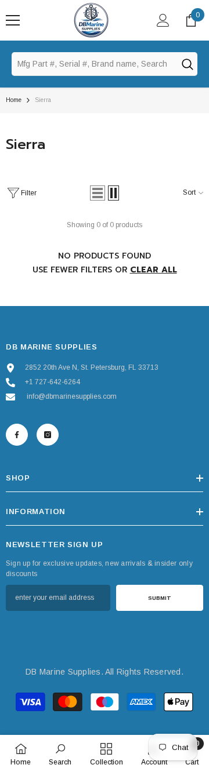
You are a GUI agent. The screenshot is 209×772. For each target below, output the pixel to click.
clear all (153, 270)
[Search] (187, 63)
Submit (159, 598)
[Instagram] (48, 435)
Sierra (43, 100)
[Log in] (163, 20)
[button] (97, 193)
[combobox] (94, 63)
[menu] (13, 20)
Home (13, 100)
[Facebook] (17, 435)
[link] (60, 753)
